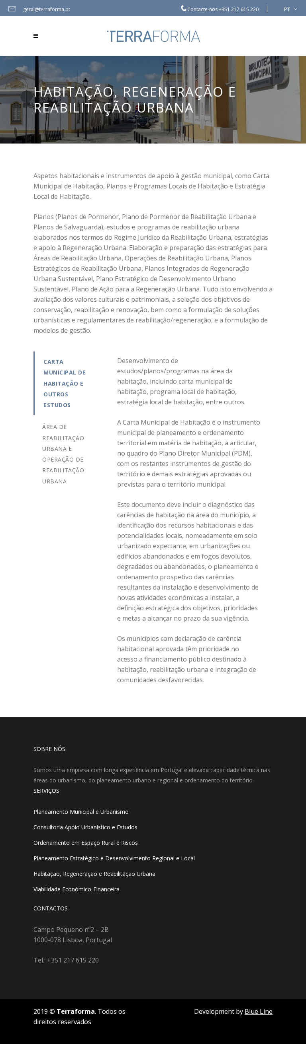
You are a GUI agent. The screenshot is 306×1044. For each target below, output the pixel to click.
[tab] (69, 383)
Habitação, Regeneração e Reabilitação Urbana (94, 873)
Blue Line (259, 1011)
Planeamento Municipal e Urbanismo (81, 811)
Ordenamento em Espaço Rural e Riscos (85, 842)
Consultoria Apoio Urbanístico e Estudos (85, 827)
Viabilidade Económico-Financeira (76, 889)
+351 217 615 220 (239, 9)
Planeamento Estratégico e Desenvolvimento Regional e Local (114, 858)
